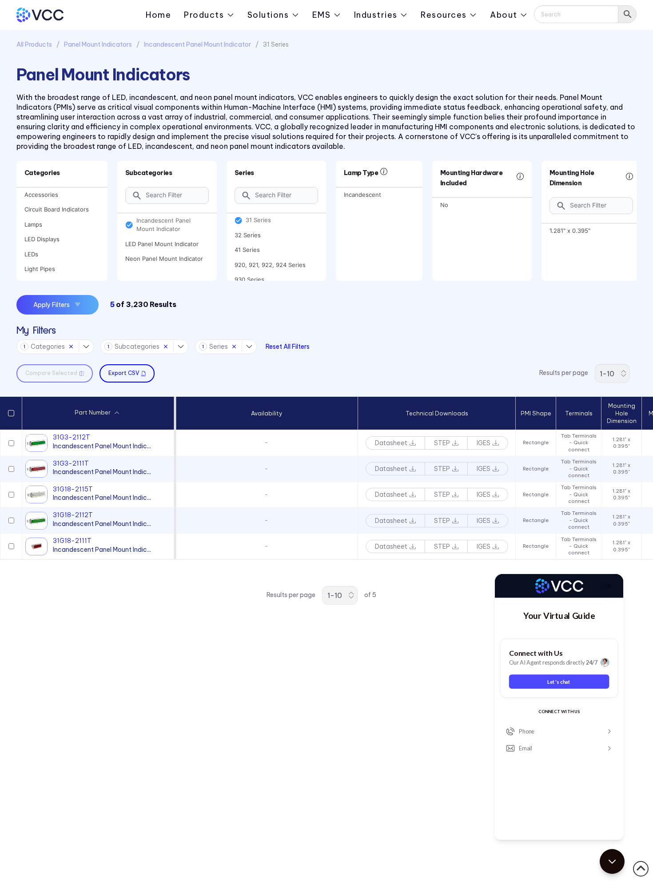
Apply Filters (51, 305)
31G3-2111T (71, 463)
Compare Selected (51, 373)
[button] (117, 413)
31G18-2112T (73, 515)
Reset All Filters (288, 347)
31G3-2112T (71, 437)
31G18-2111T (72, 541)
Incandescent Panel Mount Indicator (197, 44)
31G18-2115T (73, 489)
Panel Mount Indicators (98, 44)
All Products (34, 44)
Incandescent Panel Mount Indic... (102, 446)
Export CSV (123, 373)
